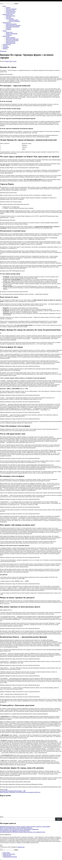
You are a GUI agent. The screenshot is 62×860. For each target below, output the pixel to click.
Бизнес (5, 30)
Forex (4, 6)
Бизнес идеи (9, 32)
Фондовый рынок (10, 43)
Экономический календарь (10, 856)
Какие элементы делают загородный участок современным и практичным (19, 829)
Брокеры (8, 7)
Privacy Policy (6, 852)
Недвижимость (7, 44)
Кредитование (9, 18)
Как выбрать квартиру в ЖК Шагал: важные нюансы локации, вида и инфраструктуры (22, 832)
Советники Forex (10, 10)
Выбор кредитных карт (9, 854)
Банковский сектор (8, 14)
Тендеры (5, 45)
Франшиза (8, 35)
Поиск (1, 816)
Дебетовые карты (10, 15)
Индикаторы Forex (11, 11)
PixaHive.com (21, 847)
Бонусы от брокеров (11, 9)
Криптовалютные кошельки (13, 25)
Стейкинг (8, 29)
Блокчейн (8, 28)
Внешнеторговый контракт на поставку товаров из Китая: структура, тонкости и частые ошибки (25, 826)
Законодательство (10, 41)
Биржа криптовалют (11, 24)
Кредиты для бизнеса (14, 21)
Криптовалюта (7, 22)
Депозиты (8, 17)
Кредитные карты (13, 19)
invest (15, 61)
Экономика (6, 47)
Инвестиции (6, 36)
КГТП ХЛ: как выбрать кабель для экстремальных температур (16, 828)
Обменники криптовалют (12, 26)
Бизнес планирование (11, 33)
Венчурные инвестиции (12, 39)
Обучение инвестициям (12, 40)
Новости (5, 48)
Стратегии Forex (10, 13)
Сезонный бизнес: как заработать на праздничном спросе (15, 830)
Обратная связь (7, 855)
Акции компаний (10, 37)
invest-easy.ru (3, 2)
